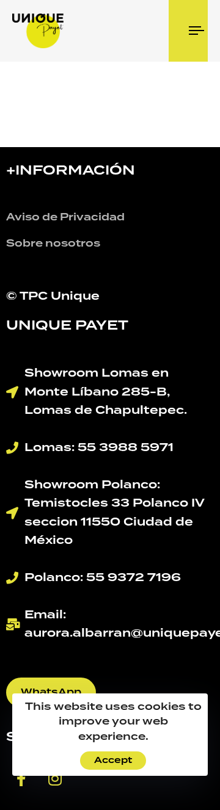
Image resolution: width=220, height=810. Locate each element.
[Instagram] (55, 779)
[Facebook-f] (21, 779)
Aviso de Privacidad (65, 217)
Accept (113, 760)
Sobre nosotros (53, 243)
